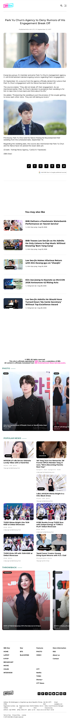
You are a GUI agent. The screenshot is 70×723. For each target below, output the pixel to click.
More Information (59, 648)
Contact (56, 659)
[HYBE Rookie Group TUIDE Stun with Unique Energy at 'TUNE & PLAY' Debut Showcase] (51, 511)
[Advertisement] (35, 198)
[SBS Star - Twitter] (46, 693)
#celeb (59, 469)
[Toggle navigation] (65, 5)
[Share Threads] (52, 166)
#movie (49, 558)
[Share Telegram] (46, 166)
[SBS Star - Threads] (64, 693)
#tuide (5, 527)
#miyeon (6, 465)
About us (56, 655)
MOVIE (6, 665)
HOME (6, 651)
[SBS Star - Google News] (61, 693)
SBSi (36, 361)
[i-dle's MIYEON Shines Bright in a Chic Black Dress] (51, 482)
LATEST (6, 655)
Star (21, 648)
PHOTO (39, 651)
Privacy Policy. (16, 715)
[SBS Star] (8, 693)
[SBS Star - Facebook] (42, 693)
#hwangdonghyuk (41, 558)
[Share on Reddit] (64, 166)
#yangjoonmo (52, 469)
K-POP (6, 659)
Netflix (38, 673)
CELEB (6, 669)
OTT (37, 669)
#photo (15, 465)
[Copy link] (29, 166)
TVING (38, 676)
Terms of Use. (7, 715)
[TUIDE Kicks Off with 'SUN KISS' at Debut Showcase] (19, 542)
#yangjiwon (39, 469)
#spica (45, 469)
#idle (10, 465)
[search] (61, 6)
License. (24, 715)
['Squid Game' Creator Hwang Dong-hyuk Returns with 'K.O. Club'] (51, 542)
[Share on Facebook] (35, 166)
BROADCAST (8, 662)
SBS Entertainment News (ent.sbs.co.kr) (50, 363)
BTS (21, 651)
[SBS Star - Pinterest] (50, 693)
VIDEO (38, 655)
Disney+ (39, 680)
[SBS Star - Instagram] (39, 693)
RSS (54, 651)
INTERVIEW (8, 673)
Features (39, 648)
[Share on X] (58, 166)
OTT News (40, 683)
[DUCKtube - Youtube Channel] (57, 693)
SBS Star (7, 648)
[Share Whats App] (41, 166)
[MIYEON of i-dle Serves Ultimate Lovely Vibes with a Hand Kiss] (19, 449)
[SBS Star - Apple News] (53, 693)
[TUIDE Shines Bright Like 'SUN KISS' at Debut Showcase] (19, 511)
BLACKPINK (24, 655)
